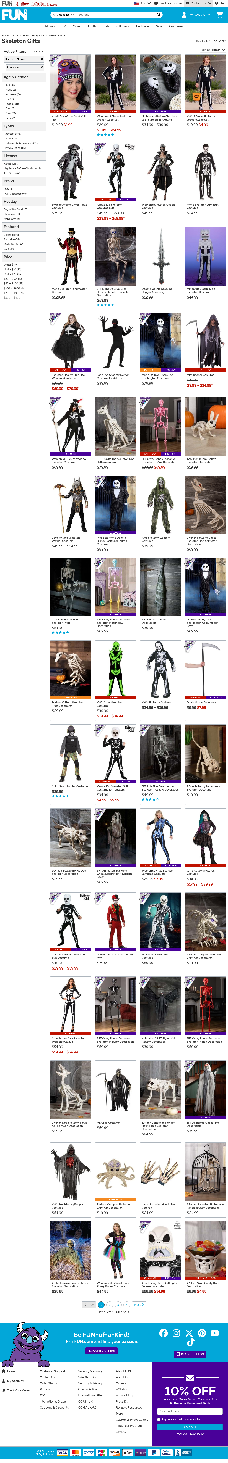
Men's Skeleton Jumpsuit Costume (203, 206)
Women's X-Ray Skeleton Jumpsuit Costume (158, 872)
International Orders (53, 1401)
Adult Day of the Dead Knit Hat (69, 118)
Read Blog (192, 1354)
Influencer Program (129, 1425)
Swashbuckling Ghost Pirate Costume (69, 206)
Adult (7, 84)
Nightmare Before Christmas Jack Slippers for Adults (160, 118)
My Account (15, 1381)
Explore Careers (101, 1350)
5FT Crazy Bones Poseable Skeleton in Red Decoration (204, 1040)
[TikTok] (191, 1342)
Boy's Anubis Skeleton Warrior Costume (66, 539)
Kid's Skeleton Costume (157, 702)
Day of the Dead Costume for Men (115, 956)
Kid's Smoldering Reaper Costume (67, 1206)
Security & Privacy (90, 1383)
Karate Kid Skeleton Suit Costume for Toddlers (112, 788)
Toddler (10, 103)
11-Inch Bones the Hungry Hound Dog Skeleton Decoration (158, 1126)
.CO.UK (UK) (85, 1401)
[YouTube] (215, 1333)
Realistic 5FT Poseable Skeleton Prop (66, 621)
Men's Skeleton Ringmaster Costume (69, 290)
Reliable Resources (129, 1407)
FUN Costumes (13, 193)
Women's (11, 94)
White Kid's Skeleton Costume (155, 956)
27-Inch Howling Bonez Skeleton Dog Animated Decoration (202, 541)
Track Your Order (170, 3)
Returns (45, 1389)
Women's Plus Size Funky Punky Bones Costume (113, 1285)
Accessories (11, 133)
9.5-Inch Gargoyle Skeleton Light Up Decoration (204, 956)
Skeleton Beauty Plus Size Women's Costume (68, 376)
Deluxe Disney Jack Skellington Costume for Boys (202, 623)
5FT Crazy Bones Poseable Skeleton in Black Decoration (115, 1040)
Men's (9, 89)
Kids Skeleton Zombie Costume (156, 539)
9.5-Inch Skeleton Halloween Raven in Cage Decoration (205, 1206)
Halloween (10, 214)
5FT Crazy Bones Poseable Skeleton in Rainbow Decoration (113, 623)
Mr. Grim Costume (108, 1122)
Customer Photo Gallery (132, 1419)
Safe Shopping (87, 1377)
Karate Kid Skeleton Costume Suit (109, 206)
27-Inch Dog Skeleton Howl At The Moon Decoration (69, 1124)
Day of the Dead (13, 209)
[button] (195, 15)
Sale (6, 248)
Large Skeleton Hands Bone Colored (159, 1206)
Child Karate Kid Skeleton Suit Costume (68, 956)
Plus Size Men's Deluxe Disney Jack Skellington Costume (112, 541)
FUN (6, 189)
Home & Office (12, 148)
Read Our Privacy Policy (189, 1433)
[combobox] (115, 15)
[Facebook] (163, 1333)
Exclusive (9, 239)
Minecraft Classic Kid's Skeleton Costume (201, 290)
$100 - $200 (12, 288)
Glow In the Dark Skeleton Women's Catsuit (68, 1040)
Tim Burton (10, 173)
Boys (8, 113)
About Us (122, 1377)
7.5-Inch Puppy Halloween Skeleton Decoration (203, 788)
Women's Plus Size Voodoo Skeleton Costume (69, 460)
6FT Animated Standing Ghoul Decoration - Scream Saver (114, 874)
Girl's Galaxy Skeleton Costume (201, 872)
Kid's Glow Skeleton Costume (110, 704)
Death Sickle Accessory (201, 702)
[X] (189, 1333)
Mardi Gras (10, 219)
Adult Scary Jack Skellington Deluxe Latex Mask (160, 1285)
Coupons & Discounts (54, 1407)
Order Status (48, 1383)
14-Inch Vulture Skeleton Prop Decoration (68, 704)
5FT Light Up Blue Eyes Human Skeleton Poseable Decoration (113, 292)
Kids (6, 99)
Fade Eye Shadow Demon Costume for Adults (113, 376)
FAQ (42, 1395)
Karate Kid (10, 163)
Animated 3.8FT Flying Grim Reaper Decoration (159, 1040)
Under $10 (10, 269)
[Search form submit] (159, 15)
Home (11, 1371)
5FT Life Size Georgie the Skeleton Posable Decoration (160, 788)
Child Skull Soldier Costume (70, 786)
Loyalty (121, 1431)
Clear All (39, 51)
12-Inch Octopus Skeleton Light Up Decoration (113, 1206)
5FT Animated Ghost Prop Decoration (203, 1124)
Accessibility (124, 1395)
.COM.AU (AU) (87, 1407)
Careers (121, 1383)
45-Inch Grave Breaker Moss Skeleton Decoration (70, 1285)
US (143, 3)
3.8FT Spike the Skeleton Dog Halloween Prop (115, 460)
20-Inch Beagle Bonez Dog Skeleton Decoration (69, 872)
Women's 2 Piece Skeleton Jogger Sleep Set (114, 118)
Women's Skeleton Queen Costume (158, 206)
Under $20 (10, 274)
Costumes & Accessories (18, 143)
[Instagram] (176, 1333)
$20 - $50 (10, 279)
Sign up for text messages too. (182, 1419)
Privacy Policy (87, 1389)
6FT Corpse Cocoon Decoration (154, 621)
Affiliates (121, 1389)
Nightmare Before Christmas (20, 168)
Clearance (10, 234)
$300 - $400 (12, 297)
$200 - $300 (12, 293)
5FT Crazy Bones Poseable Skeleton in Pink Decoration (159, 460)
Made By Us (11, 244)
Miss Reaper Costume (200, 375)
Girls (8, 118)
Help (223, 3)
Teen (8, 108)
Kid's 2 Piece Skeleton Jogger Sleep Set (201, 118)
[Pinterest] (202, 1333)
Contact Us (198, 3)
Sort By (211, 49)
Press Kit (122, 1401)
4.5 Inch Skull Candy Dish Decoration (203, 1285)
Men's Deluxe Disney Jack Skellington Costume (158, 376)
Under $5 (9, 264)
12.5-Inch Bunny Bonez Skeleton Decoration (201, 460)
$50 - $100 (11, 283)
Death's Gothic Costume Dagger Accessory (157, 290)
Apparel (8, 138)
